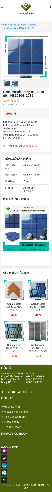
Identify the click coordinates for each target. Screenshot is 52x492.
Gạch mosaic (10, 28)
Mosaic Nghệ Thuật (16, 411)
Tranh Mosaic (12, 427)
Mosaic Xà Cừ (12, 422)
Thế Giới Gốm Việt (15, 417)
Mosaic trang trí (26, 28)
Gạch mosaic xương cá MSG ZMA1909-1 (14, 306)
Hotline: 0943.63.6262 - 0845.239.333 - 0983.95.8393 (35, 378)
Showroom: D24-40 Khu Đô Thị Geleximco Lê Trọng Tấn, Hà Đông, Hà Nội (13, 378)
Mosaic (32, 24)
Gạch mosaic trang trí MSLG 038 (38, 306)
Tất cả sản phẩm (18, 24)
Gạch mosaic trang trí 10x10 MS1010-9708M (38, 347)
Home (4, 24)
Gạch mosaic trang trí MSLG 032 (14, 347)
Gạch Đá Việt (12, 406)
